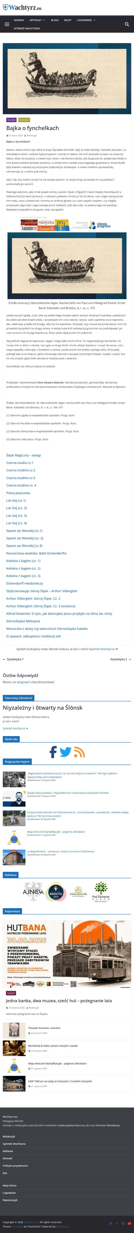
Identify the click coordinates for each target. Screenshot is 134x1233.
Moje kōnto (10, 1185)
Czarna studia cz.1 (19, 463)
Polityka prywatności (15, 1165)
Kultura (11, 120)
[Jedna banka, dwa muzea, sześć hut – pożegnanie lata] (67, 954)
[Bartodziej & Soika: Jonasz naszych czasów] (14, 1048)
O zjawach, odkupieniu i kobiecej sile (33, 636)
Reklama (8, 1151)
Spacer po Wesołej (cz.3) (24, 546)
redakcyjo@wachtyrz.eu (71, 1125)
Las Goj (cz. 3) (16, 515)
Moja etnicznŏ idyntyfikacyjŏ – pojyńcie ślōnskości (56, 831)
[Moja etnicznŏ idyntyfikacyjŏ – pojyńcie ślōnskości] (14, 1066)
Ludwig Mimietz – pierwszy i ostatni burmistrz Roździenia (60, 851)
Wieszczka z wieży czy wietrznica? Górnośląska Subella (47, 629)
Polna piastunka (18, 493)
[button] (44, 20)
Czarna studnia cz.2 (20, 470)
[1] (86, 192)
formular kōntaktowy (108, 1125)
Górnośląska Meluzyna (23, 621)
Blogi (54, 20)
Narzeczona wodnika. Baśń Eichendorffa (36, 553)
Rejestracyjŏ (10, 1200)
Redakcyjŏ (32, 135)
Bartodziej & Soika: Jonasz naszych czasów (53, 1045)
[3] (22, 196)
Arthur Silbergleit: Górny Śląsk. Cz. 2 (33, 598)
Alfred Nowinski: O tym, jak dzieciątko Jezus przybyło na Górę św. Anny (59, 613)
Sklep (67, 20)
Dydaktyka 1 (15, 659)
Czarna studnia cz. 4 (21, 485)
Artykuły (36, 20)
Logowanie (84, 20)
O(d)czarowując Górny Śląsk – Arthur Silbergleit (41, 591)
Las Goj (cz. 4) (16, 523)
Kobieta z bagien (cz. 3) (23, 576)
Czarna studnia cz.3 (20, 478)
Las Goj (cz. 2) (16, 508)
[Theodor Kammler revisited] (14, 1030)
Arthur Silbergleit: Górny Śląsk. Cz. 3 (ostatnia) (40, 606)
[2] (117, 192)
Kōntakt (7, 1158)
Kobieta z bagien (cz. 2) (23, 568)
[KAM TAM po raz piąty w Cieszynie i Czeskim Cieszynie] (14, 1084)
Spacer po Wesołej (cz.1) (24, 531)
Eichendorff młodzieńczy (24, 583)
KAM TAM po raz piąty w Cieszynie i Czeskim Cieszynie (60, 1081)
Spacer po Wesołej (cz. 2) (24, 538)
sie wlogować (21, 682)
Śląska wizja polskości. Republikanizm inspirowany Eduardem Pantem (68, 792)
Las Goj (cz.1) (16, 500)
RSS (5, 1173)
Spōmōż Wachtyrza (27, 28)
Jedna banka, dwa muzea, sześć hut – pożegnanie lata (59, 1000)
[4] (64, 205)
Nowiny (19, 20)
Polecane (24, 120)
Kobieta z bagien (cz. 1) (23, 561)
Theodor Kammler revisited (44, 1028)
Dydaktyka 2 (118, 659)
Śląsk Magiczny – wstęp (23, 455)
